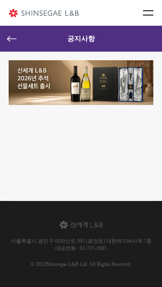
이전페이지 (11, 38)
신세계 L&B (44, 13)
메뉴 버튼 (148, 12)
